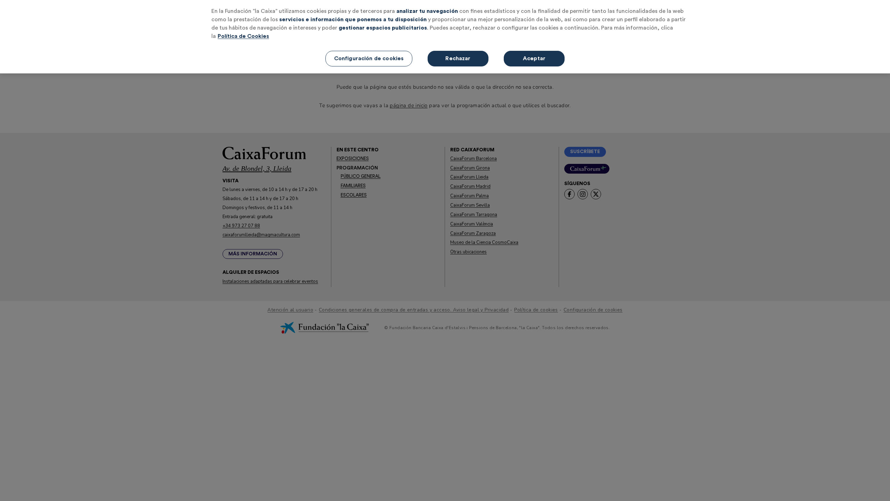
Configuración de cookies (369, 58)
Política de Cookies (243, 36)
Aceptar (534, 58)
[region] (445, 36)
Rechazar (457, 58)
